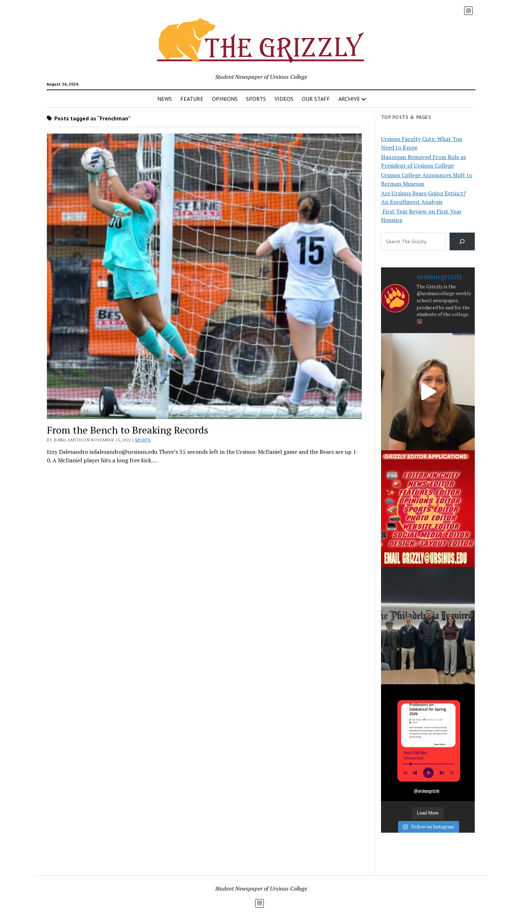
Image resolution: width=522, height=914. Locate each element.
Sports (143, 439)
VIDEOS (283, 98)
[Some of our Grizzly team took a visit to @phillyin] (428, 625)
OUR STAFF (316, 98)
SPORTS (256, 98)
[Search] (462, 241)
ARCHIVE (349, 98)
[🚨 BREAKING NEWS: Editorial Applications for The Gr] (428, 508)
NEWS (164, 98)
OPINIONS (225, 98)
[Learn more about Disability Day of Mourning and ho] (428, 391)
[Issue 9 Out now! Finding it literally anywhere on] (428, 742)
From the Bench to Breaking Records (127, 429)
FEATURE (191, 98)
